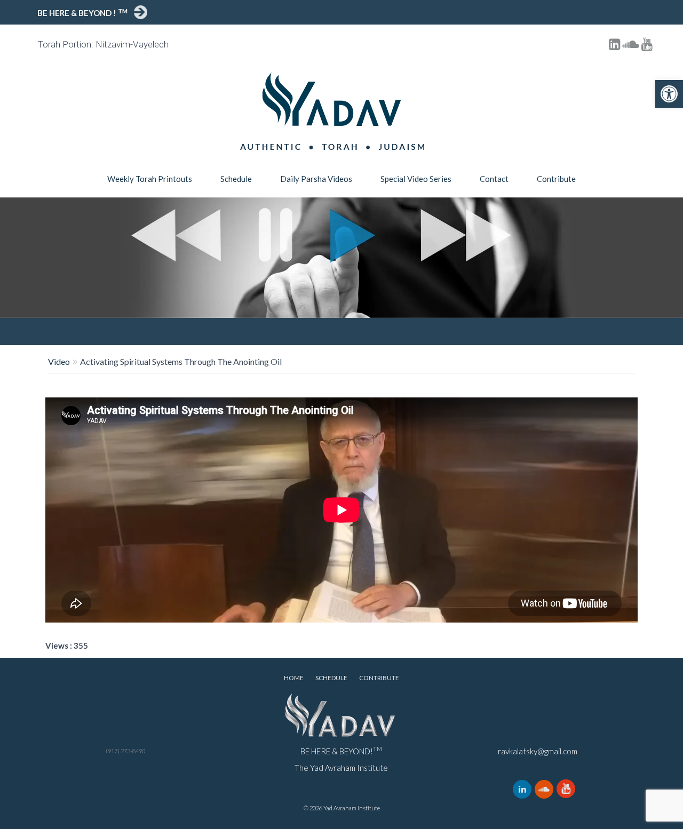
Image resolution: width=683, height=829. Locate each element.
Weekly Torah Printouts (149, 179)
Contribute (556, 179)
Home (294, 678)
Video (59, 361)
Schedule (236, 179)
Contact (494, 179)
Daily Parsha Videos (316, 179)
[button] (669, 94)
